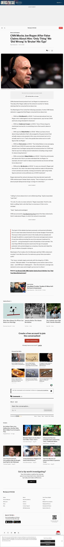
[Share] (52, 50)
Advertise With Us (26, 499)
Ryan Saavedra (13, 44)
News (4, 497)
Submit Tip (32, 481)
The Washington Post (29, 214)
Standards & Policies (47, 505)
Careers (24, 503)
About (24, 497)
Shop (4, 503)
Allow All (48, 544)
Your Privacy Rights (47, 497)
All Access (5, 501)
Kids (4, 505)
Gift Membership (26, 508)
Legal (44, 499)
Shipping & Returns (46, 503)
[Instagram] (11, 532)
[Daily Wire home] (32, 28)
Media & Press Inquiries (47, 501)
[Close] (62, 541)
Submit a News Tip (46, 508)
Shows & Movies (6, 499)
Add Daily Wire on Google (33, 96)
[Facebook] (4, 532)
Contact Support (26, 505)
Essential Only (48, 541)
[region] (32, 541)
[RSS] (18, 532)
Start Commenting (32, 340)
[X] (8, 532)
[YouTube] (15, 532)
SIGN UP (60, 27)
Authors (24, 501)
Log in (40, 345)
